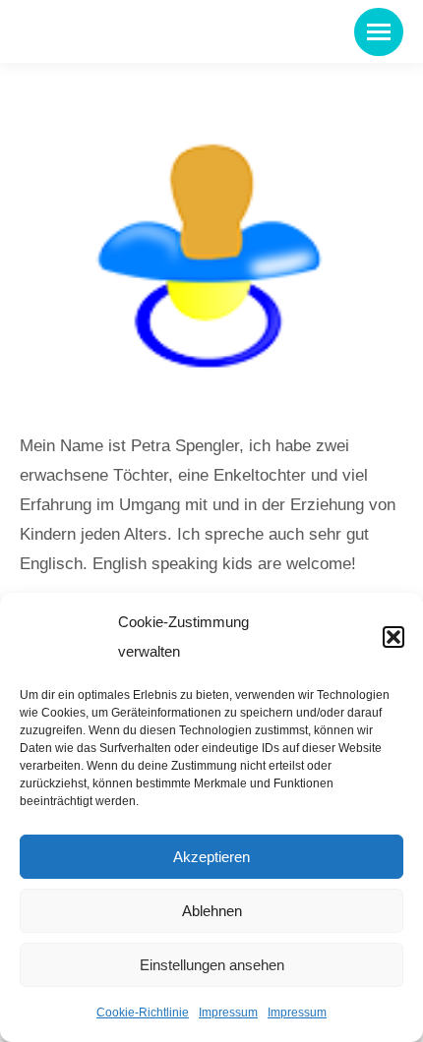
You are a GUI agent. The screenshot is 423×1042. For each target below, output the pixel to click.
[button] (393, 637)
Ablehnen (212, 910)
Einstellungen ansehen (212, 964)
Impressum (228, 1012)
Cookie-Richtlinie (142, 1012)
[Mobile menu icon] (378, 32)
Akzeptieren (211, 856)
